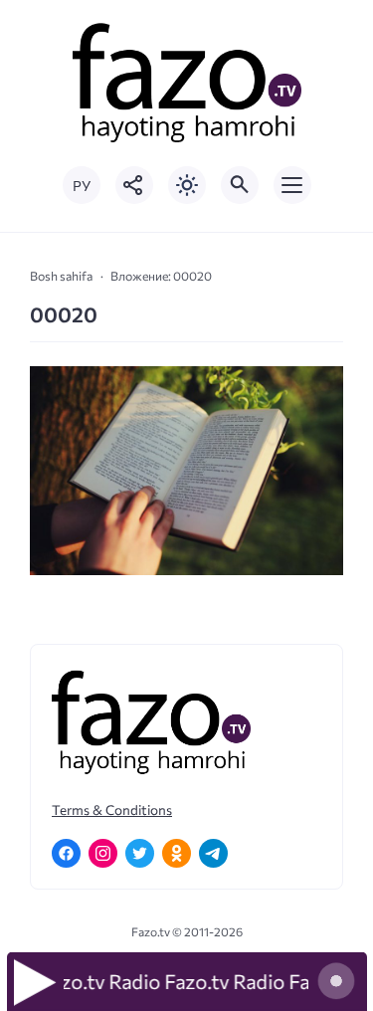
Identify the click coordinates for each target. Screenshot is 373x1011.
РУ (82, 185)
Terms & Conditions (112, 809)
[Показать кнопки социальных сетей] (134, 185)
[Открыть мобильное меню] (292, 185)
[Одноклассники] (176, 853)
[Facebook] (66, 853)
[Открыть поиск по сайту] (240, 185)
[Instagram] (103, 853)
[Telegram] (213, 853)
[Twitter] (139, 853)
